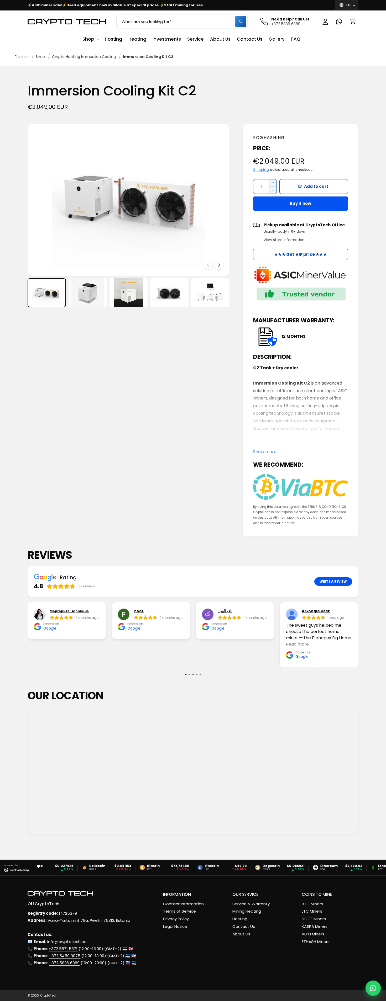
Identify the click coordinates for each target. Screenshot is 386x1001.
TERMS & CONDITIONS (324, 507)
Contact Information (183, 904)
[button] (352, 21)
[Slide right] (219, 265)
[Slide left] (208, 265)
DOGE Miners (314, 919)
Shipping (261, 170)
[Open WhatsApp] (373, 988)
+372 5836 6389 (64, 963)
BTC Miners (312, 904)
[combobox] (182, 21)
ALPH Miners (313, 934)
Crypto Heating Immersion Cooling (84, 56)
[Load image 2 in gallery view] (88, 292)
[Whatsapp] (339, 21)
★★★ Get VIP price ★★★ (300, 254)
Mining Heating (246, 911)
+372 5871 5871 (63, 948)
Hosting (239, 919)
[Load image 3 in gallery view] (128, 292)
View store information (284, 239)
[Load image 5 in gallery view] (210, 292)
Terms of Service (179, 911)
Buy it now (300, 203)
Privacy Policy (176, 919)
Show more (265, 452)
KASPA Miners (314, 926)
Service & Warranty (251, 904)
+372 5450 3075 (64, 956)
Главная (21, 56)
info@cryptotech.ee (67, 941)
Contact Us (243, 926)
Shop (88, 39)
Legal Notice (175, 926)
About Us (241, 934)
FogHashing (269, 138)
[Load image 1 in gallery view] (47, 292)
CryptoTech (49, 995)
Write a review (333, 581)
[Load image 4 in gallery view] (169, 292)
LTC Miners (312, 911)
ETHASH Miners (316, 941)
